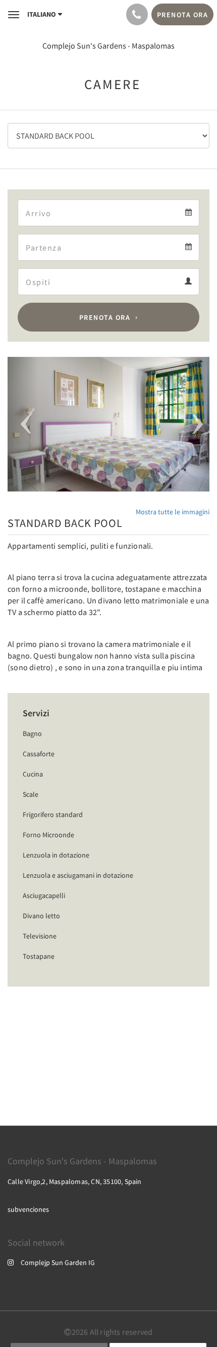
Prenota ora (105, 317)
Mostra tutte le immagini (172, 511)
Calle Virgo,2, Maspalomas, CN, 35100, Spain (75, 1181)
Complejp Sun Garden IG (58, 1262)
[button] (23, 424)
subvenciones (28, 1209)
